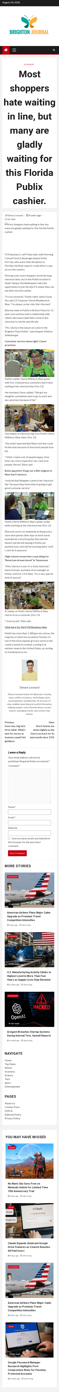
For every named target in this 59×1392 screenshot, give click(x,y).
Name (12, 806)
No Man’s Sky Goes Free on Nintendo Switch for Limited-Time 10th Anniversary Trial (28, 1187)
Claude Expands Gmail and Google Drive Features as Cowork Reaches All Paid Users (29, 1247)
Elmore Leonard (16, 215)
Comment (14, 765)
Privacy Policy (12, 1118)
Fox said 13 (11, 300)
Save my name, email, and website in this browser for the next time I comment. (29, 842)
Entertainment (12, 1086)
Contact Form (12, 1106)
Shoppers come (28, 480)
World (8, 1067)
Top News (10, 1063)
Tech (7, 1078)
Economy (29, 64)
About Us (10, 1103)
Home (8, 1060)
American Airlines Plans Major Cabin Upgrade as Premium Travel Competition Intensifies (28, 916)
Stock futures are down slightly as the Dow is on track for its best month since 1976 (42, 730)
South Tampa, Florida (16, 282)
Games (12, 1147)
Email (12, 817)
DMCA (9, 1110)
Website (12, 827)
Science (9, 1075)
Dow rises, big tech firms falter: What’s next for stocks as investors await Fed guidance (15, 731)
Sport (8, 1082)
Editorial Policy (13, 1114)
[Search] (54, 50)
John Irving (26, 925)
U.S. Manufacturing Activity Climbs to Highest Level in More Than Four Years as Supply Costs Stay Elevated (29, 976)
